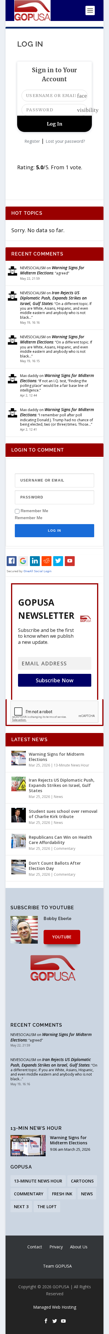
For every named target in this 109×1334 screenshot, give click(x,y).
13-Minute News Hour (71, 765)
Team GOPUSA (57, 1266)
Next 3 (21, 1206)
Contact (34, 1247)
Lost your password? (65, 141)
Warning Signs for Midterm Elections (52, 270)
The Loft (47, 1206)
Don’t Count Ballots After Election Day (55, 865)
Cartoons (82, 1181)
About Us (78, 1247)
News (58, 796)
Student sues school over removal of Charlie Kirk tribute (63, 813)
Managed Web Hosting (54, 1307)
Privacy (56, 1247)
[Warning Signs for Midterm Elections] (18, 758)
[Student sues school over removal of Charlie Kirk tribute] (18, 815)
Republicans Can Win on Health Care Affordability (60, 839)
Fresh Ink (62, 1193)
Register (32, 141)
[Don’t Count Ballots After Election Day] (18, 867)
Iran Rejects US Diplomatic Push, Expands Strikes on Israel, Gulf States (53, 298)
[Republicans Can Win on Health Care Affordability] (18, 841)
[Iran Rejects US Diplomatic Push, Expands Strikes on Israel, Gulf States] (18, 784)
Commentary (64, 848)
